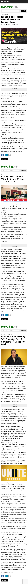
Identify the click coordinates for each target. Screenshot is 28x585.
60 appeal (18, 448)
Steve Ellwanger (6, 24)
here (7, 310)
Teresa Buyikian (6, 181)
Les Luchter (5, 347)
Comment (4, 159)
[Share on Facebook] (2, 155)
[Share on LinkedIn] (6, 155)
